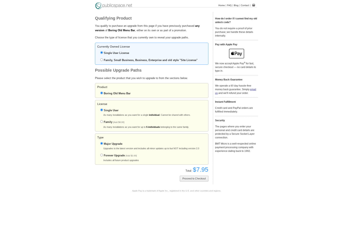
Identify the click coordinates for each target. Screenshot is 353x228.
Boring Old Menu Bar (117, 93)
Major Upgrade (113, 143)
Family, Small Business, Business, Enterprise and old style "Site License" (151, 60)
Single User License (116, 52)
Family (114, 121)
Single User (111, 110)
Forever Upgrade (120, 155)
